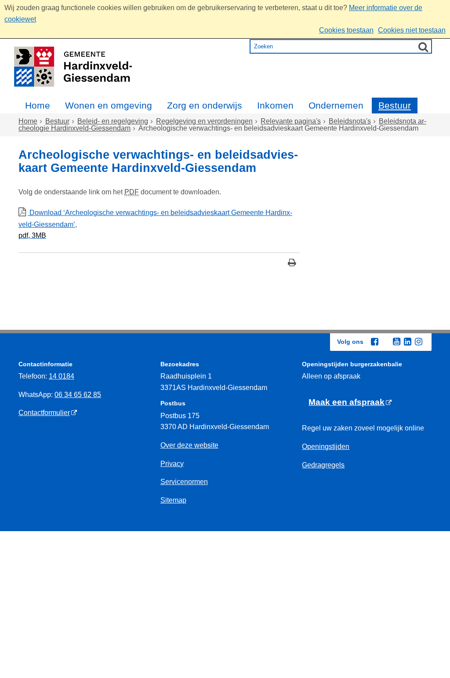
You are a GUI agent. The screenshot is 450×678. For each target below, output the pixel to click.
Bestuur (394, 105)
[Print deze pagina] (292, 263)
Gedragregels (323, 465)
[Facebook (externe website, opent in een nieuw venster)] (374, 341)
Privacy (172, 463)
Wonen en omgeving (108, 105)
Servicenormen (184, 481)
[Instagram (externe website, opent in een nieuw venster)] (418, 341)
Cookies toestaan (346, 30)
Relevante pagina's (291, 121)
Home (37, 105)
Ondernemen (335, 105)
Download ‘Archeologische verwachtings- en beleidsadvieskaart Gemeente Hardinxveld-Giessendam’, (155, 224)
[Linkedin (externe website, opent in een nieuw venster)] (407, 341)
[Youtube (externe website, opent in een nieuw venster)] (396, 341)
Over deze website (189, 445)
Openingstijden (325, 446)
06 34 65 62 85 (77, 394)
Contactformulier (44, 412)
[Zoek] (423, 46)
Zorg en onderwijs (204, 105)
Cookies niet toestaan (412, 30)
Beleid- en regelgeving (112, 121)
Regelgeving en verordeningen (204, 121)
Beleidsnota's (350, 121)
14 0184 (61, 376)
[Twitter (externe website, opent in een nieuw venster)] (385, 342)
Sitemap (173, 500)
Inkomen (275, 105)
